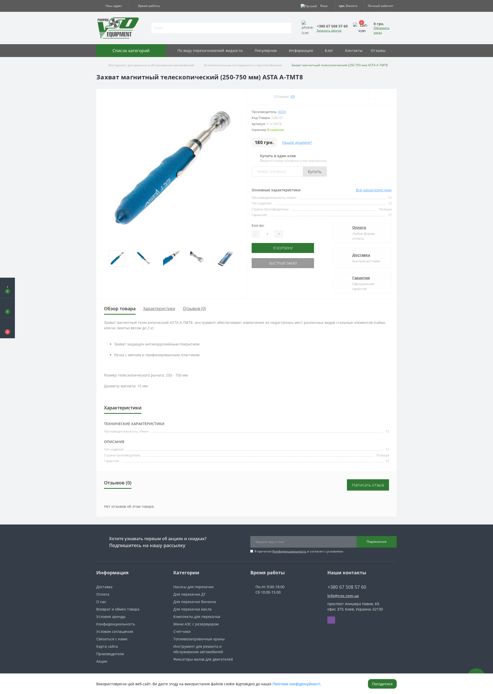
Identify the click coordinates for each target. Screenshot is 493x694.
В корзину (268, 248)
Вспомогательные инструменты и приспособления (243, 65)
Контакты (354, 50)
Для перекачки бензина (194, 601)
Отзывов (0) (194, 308)
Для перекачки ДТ (189, 594)
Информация (301, 50)
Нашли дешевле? (297, 142)
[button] (112, 6)
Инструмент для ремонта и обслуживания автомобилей (151, 65)
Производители (110, 653)
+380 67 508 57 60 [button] (347, 587)
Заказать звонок (329, 30)
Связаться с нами (111, 638)
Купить (315, 171)
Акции (101, 661)
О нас (101, 601)
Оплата (359, 227)
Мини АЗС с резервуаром (196, 624)
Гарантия (361, 277)
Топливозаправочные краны (199, 638)
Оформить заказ (382, 30)
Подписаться (376, 541)
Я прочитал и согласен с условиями (298, 551)
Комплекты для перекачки (196, 616)
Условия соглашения (114, 631)
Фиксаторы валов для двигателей (203, 659)
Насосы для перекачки (193, 586)
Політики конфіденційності (296, 683)
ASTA (282, 111)
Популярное (266, 50)
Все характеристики (374, 189)
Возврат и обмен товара (117, 609)
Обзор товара (120, 308)
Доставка (361, 254)
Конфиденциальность (289, 551)
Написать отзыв (368, 485)
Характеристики (159, 308)
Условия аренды (111, 616)
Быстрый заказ (268, 263)
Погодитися (382, 683)
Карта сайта (107, 646)
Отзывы (378, 50)
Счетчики (182, 631)
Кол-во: (258, 225)
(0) (293, 96)
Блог (329, 50)
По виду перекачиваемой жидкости (210, 50)
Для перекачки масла (192, 609)
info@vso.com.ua (343, 595)
